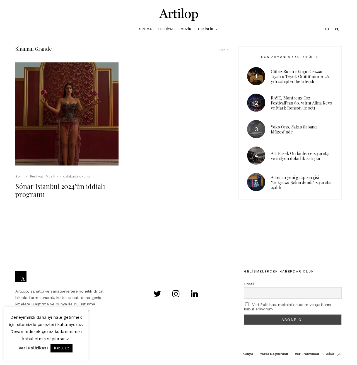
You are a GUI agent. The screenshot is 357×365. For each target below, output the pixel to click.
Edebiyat (166, 29)
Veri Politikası (307, 354)
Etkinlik (205, 29)
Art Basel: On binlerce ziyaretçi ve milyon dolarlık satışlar (300, 156)
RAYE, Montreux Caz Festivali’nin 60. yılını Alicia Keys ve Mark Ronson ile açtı (301, 102)
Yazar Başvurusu (274, 354)
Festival (36, 176)
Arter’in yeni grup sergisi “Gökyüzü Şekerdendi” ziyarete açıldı (301, 182)
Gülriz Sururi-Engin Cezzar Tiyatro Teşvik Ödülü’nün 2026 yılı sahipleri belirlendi (300, 76)
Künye (247, 354)
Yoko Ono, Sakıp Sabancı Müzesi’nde (294, 129)
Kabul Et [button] (61, 348)
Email (249, 284)
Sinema (145, 29)
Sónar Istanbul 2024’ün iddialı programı (60, 190)
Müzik (186, 29)
